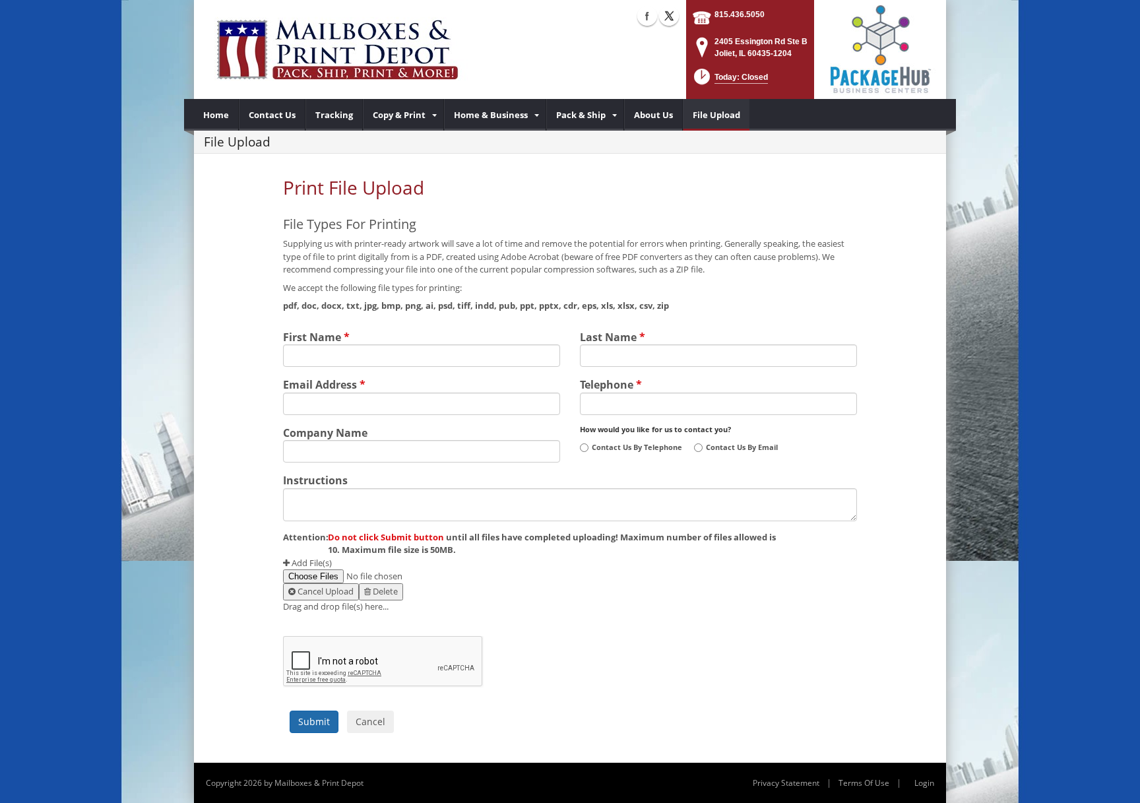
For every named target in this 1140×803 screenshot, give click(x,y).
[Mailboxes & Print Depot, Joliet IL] (337, 49)
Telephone (611, 383)
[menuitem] (216, 115)
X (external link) (669, 16)
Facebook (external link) (647, 16)
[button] (729, 81)
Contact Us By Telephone (637, 447)
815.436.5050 (739, 14)
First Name (316, 336)
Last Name (612, 336)
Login (924, 782)
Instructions (315, 479)
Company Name (325, 431)
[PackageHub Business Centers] (880, 48)
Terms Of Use (864, 782)
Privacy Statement (786, 782)
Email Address (324, 383)
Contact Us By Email (742, 447)
